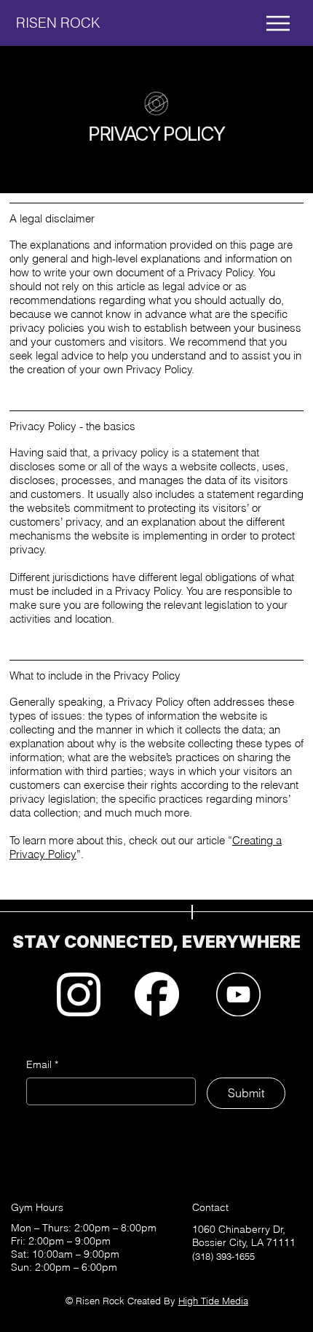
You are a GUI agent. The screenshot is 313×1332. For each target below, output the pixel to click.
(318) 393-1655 (223, 1256)
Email (42, 1064)
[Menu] (278, 23)
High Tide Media (213, 1300)
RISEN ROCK (58, 23)
